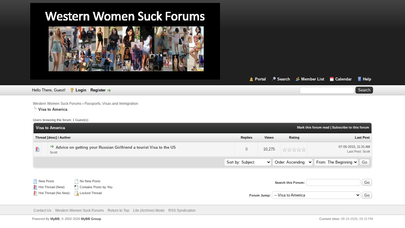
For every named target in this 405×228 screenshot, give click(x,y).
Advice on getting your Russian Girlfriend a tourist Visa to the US (116, 147)
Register (98, 90)
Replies (246, 137)
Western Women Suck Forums (57, 104)
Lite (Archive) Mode (149, 210)
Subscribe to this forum (350, 127)
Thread (40, 137)
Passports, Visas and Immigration (111, 104)
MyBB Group (91, 219)
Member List (312, 79)
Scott (53, 152)
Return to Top (118, 210)
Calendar (343, 79)
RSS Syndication (182, 210)
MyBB (55, 219)
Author (65, 137)
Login (81, 90)
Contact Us (42, 210)
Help (367, 79)
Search (283, 79)
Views (269, 137)
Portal (260, 79)
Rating (294, 137)
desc (52, 137)
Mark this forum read (313, 127)
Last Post (362, 137)
